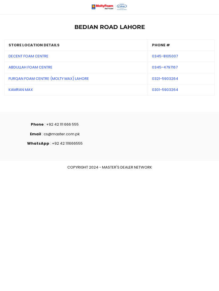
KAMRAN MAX (21, 89)
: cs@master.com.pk (60, 134)
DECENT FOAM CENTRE (28, 56)
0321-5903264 (165, 78)
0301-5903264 (165, 89)
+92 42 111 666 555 (62, 124)
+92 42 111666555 (67, 143)
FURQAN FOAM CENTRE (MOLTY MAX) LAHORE (49, 78)
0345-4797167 (165, 67)
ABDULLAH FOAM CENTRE (30, 67)
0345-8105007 (165, 56)
